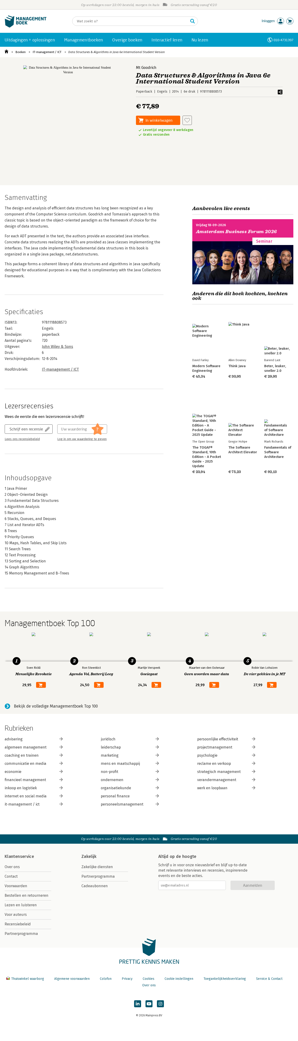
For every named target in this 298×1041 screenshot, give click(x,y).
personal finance (115, 796)
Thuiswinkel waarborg (27, 979)
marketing (110, 755)
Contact (11, 876)
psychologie (207, 755)
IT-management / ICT (47, 52)
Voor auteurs (16, 914)
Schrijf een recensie (26, 429)
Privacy (127, 979)
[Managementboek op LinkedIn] (137, 1003)
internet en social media (26, 796)
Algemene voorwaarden (72, 979)
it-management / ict (22, 804)
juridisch (108, 739)
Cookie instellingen (179, 979)
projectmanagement (214, 747)
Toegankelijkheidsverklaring (224, 979)
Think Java (237, 366)
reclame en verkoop (214, 763)
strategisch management (219, 771)
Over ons (12, 867)
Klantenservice (19, 856)
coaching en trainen (22, 755)
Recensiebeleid (18, 924)
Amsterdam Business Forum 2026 (236, 232)
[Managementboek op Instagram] (160, 1003)
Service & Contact (269, 979)
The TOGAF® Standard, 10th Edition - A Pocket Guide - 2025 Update (206, 456)
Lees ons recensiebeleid (22, 439)
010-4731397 (283, 40)
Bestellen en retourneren (26, 895)
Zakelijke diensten (97, 867)
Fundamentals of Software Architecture (277, 452)
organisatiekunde (116, 788)
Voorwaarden (16, 886)
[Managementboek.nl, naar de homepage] (26, 26)
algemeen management (26, 747)
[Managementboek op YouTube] (149, 1003)
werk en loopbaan (212, 788)
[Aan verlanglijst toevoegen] (187, 120)
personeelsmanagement (122, 804)
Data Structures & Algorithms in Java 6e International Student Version (116, 52)
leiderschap (111, 747)
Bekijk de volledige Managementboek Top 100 (56, 706)
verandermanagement (216, 780)
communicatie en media (25, 763)
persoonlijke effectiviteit (217, 739)
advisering (14, 739)
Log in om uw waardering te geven (82, 439)
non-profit (109, 771)
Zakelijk (88, 856)
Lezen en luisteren (21, 905)
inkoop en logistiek (21, 788)
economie (13, 771)
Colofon (106, 979)
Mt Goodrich (146, 67)
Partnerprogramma (21, 933)
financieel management (25, 780)
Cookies (148, 979)
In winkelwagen (159, 120)
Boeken (20, 52)
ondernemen (112, 780)
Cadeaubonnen (94, 886)
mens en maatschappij (120, 763)
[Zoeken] (192, 21)
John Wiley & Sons (57, 346)
